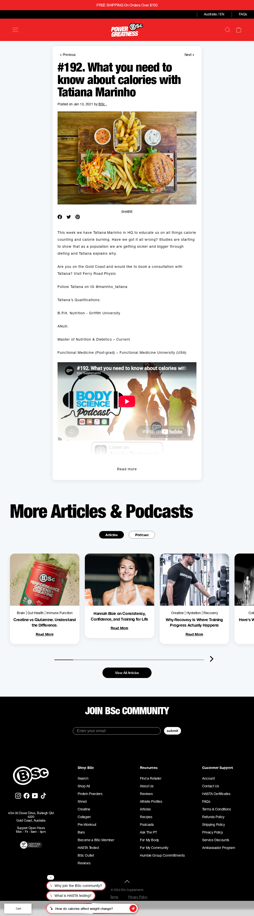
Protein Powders (90, 794)
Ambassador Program (218, 848)
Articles (111, 535)
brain (21, 613)
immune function (59, 613)
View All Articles (127, 673)
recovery (210, 613)
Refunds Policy (213, 817)
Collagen (84, 817)
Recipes (146, 817)
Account (208, 778)
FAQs (243, 14)
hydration (194, 613)
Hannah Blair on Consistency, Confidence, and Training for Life (119, 616)
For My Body (149, 840)
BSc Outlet (86, 855)
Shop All (84, 786)
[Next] (212, 659)
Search (83, 778)
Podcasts (147, 825)
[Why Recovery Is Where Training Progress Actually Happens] (194, 580)
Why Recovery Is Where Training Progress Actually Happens (194, 622)
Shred (82, 801)
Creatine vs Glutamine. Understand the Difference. (44, 622)
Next (189, 54)
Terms (114, 897)
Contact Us (210, 786)
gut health (36, 613)
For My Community (154, 848)
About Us (147, 786)
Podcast (142, 535)
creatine (177, 613)
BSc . (102, 104)
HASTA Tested (88, 848)
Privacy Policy (212, 832)
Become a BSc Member (96, 840)
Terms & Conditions (216, 809)
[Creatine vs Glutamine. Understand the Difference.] (44, 580)
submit (172, 731)
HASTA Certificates (216, 794)
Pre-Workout (87, 825)
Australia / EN (214, 14)
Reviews (84, 863)
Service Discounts (215, 840)
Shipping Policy (213, 825)
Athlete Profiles (151, 801)
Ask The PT (148, 832)
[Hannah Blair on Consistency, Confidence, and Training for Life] (119, 580)
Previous (68, 54)
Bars (81, 832)
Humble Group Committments (162, 855)
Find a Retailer (150, 778)
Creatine (84, 809)
